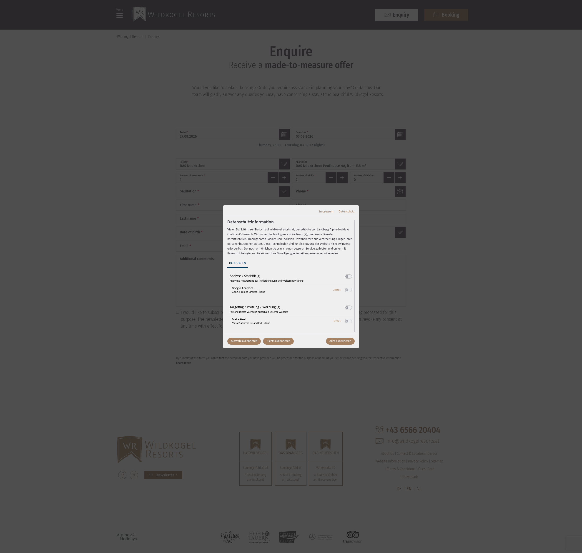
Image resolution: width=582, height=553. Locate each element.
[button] (346, 276)
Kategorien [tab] (237, 263)
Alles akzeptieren (340, 341)
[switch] (348, 276)
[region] (291, 276)
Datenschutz (347, 211)
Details (337, 290)
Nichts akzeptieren (278, 341)
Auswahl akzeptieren (244, 341)
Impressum (326, 211)
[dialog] (291, 276)
